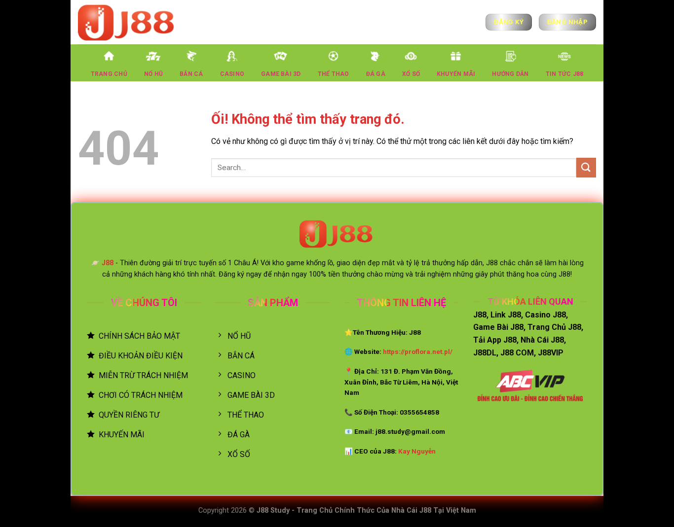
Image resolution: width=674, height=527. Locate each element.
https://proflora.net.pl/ (417, 351)
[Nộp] (586, 167)
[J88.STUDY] (127, 21)
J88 (107, 263)
